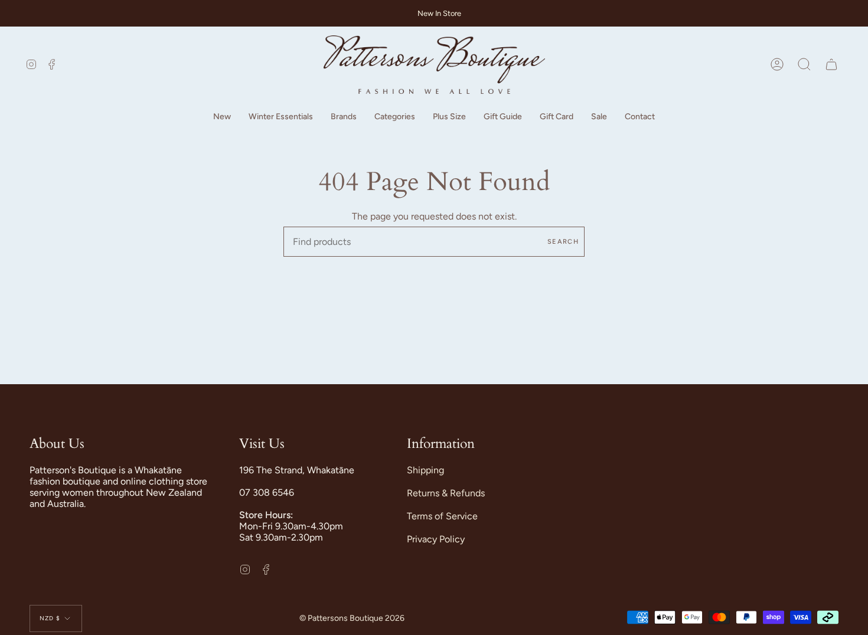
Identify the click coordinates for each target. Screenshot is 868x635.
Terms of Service (442, 516)
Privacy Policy (436, 539)
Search (563, 242)
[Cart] (831, 65)
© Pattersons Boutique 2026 (351, 618)
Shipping (425, 470)
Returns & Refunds (446, 493)
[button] (222, 117)
